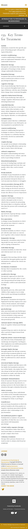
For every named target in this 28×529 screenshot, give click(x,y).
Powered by (14, 506)
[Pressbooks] (14, 501)
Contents (6, 26)
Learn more (15, 11)
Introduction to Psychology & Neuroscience (14, 20)
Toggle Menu (26, 5)
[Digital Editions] (4, 5)
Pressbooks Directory (19, 509)
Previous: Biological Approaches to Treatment (14, 524)
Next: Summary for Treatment (18, 527)
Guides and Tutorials (8, 509)
